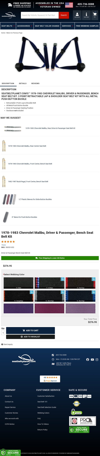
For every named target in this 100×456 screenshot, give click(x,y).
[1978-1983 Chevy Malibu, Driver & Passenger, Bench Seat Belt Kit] (50, 54)
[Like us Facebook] (87, 359)
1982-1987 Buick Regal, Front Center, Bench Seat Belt (28, 182)
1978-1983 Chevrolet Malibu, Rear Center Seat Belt (27, 146)
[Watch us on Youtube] (92, 359)
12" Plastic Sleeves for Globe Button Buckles (35, 199)
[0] (94, 15)
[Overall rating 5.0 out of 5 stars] (8, 242)
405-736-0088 (61, 355)
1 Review (3, 245)
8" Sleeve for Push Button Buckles (24, 217)
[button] (45, 15)
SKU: (3, 247)
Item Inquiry (8, 344)
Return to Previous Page (14, 33)
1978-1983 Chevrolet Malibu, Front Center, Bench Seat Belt (30, 164)
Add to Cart (32, 330)
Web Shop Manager (73, 453)
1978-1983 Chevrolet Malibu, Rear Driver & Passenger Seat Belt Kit (50, 128)
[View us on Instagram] (97, 359)
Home (3, 33)
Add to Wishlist (32, 337)
